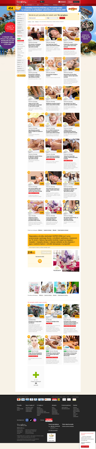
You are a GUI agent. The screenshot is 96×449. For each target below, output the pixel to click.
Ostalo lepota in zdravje (63, 295)
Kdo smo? (38, 407)
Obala (19, 66)
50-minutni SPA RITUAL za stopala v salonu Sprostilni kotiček (71, 219)
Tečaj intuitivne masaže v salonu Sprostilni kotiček (53, 156)
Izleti (39, 4)
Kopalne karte (20, 44)
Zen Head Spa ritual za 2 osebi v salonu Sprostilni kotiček (52, 190)
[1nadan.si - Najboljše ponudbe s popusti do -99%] (21, 2)
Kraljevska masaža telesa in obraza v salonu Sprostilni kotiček (35, 157)
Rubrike (75, 405)
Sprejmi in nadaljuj (85, 446)
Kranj (19, 64)
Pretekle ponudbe (20, 408)
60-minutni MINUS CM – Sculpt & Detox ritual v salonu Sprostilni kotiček (35, 190)
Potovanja (31, 4)
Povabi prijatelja (55, 412)
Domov (18, 407)
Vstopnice (19, 57)
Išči (43, 1)
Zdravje (74, 415)
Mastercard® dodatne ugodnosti (20, 31)
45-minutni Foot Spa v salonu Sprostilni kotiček (70, 104)
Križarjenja (56, 4)
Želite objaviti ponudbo (66, 408)
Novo (19, 38)
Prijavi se (70, 1)
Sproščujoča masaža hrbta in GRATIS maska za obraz (35, 131)
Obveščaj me (63, 1)
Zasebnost (39, 413)
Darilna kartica (21, 75)
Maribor (20, 62)
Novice (53, 407)
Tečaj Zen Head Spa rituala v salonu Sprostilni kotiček (71, 157)
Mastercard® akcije (55, 413)
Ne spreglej (21, 40)
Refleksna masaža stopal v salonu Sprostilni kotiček (53, 104)
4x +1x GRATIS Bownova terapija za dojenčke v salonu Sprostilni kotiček (53, 131)
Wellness (41, 295)
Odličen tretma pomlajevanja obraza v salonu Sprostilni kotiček (70, 131)
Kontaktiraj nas (39, 408)
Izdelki (64, 4)
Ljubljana (20, 60)
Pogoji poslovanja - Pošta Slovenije (43, 412)
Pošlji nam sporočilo (53, 430)
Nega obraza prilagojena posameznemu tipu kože (35, 353)
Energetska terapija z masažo (52, 75)
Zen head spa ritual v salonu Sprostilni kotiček (53, 45)
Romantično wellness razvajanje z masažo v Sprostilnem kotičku (34, 76)
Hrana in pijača (75, 408)
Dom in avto (19, 51)
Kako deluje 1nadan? (29, 407)
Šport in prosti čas (21, 46)
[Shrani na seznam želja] (42, 28)
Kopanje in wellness (20, 27)
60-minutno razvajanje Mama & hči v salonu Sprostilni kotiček (34, 46)
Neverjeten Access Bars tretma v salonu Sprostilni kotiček (71, 76)
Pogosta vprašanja (29, 408)
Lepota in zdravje (20, 42)
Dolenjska (20, 68)
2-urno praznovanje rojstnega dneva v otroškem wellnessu (51, 219)
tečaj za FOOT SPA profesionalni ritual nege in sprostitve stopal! (35, 105)
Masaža (54, 295)
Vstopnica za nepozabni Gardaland (34, 322)
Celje (19, 4)
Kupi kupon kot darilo (40, 256)
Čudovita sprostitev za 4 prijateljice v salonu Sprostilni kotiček (70, 190)
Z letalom (73, 4)
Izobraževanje (75, 416)
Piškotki (38, 415)
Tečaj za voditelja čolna (52, 321)
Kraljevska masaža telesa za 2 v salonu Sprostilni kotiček (70, 46)
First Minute (47, 4)
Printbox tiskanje (29, 411)
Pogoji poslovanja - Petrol (41, 411)
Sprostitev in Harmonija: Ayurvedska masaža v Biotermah (70, 354)
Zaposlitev (54, 408)
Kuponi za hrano (20, 52)
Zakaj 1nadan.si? (65, 407)
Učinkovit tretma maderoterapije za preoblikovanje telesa (34, 219)
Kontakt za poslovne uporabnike (68, 426)
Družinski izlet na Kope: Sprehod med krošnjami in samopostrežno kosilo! (71, 323)
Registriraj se (76, 1)
